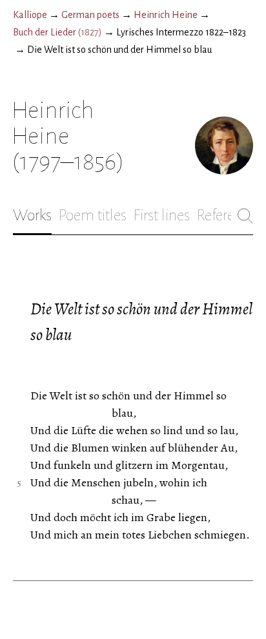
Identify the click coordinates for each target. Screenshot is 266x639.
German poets (90, 15)
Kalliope (30, 15)
